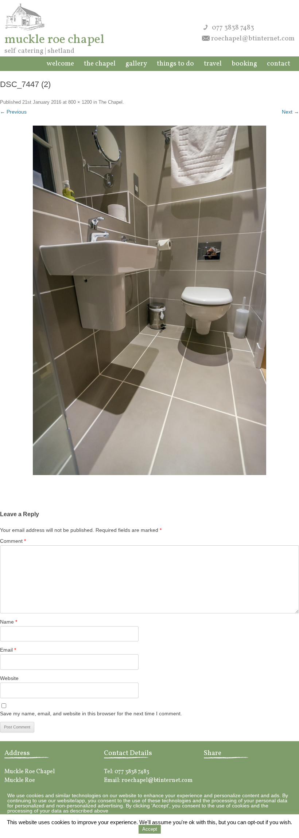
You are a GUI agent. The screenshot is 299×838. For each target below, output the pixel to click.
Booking (244, 63)
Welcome (60, 63)
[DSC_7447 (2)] (149, 300)
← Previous (13, 112)
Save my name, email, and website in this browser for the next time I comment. (91, 713)
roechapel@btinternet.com (253, 38)
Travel (213, 63)
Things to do (175, 63)
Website (9, 678)
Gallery (136, 63)
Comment (13, 541)
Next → (290, 112)
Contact (278, 63)
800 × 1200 (80, 102)
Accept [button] (149, 829)
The (100, 63)
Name (8, 622)
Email (8, 650)
